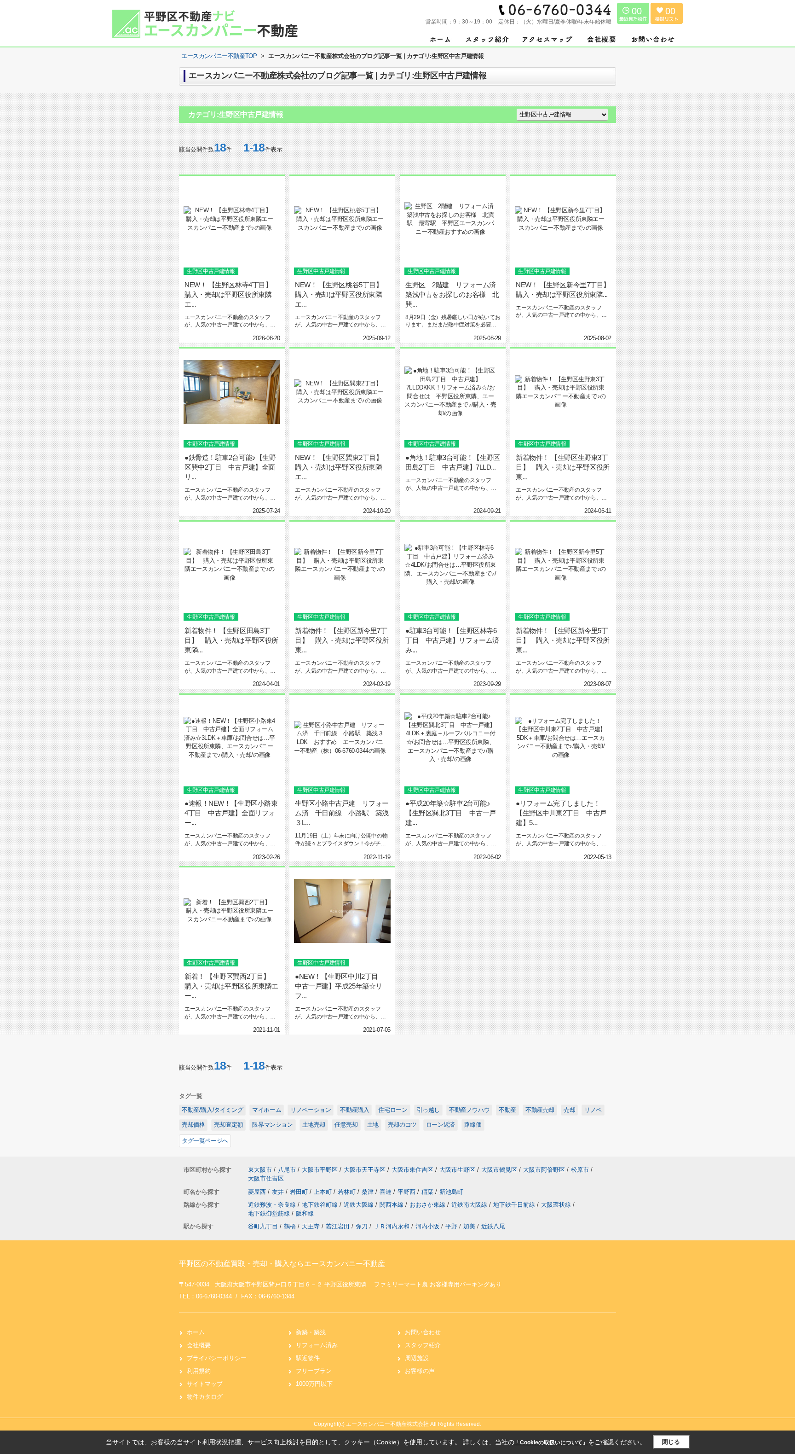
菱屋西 (258, 1191)
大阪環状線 (557, 1204)
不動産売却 (539, 1109)
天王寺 (311, 1226)
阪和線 (305, 1213)
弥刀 (362, 1226)
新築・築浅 (311, 1332)
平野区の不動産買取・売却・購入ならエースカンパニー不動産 (282, 1264)
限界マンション (272, 1124)
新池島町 (451, 1191)
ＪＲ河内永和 (391, 1226)
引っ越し (428, 1109)
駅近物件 (308, 1358)
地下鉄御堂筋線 (270, 1213)
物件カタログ (205, 1396)
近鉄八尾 (493, 1226)
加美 (469, 1226)
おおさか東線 (428, 1204)
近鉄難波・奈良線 (273, 1204)
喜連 (386, 1191)
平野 (451, 1226)
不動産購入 (354, 1109)
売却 (569, 1109)
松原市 (580, 1169)
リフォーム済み (317, 1345)
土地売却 (313, 1124)
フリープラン (314, 1370)
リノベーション (310, 1109)
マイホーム (266, 1109)
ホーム (196, 1332)
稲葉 (428, 1191)
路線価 (473, 1124)
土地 (373, 1124)
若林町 (347, 1191)
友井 (279, 1191)
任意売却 (345, 1124)
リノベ (593, 1109)
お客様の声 (420, 1370)
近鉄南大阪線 (470, 1204)
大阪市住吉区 (266, 1178)
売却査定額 (228, 1124)
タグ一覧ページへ (205, 1140)
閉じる (671, 1441)
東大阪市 (260, 1169)
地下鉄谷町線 (321, 1204)
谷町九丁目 (263, 1226)
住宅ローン (392, 1109)
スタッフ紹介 (423, 1345)
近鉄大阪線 (359, 1204)
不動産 (507, 1109)
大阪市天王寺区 (365, 1169)
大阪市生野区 (457, 1169)
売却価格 (193, 1124)
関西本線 (392, 1204)
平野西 (407, 1191)
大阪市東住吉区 (412, 1169)
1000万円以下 (314, 1383)
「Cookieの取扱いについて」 (551, 1442)
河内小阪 (427, 1226)
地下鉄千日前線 (515, 1204)
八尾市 (287, 1169)
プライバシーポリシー (217, 1358)
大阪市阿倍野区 (544, 1169)
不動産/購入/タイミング (212, 1109)
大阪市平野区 (320, 1169)
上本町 (324, 1191)
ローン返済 (440, 1124)
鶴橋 (290, 1226)
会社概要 (199, 1345)
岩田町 (300, 1191)
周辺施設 (417, 1358)
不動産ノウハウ (469, 1109)
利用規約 (199, 1370)
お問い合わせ (423, 1332)
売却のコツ (402, 1124)
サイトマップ (205, 1383)
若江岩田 (338, 1226)
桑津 (368, 1191)
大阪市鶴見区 (499, 1169)
